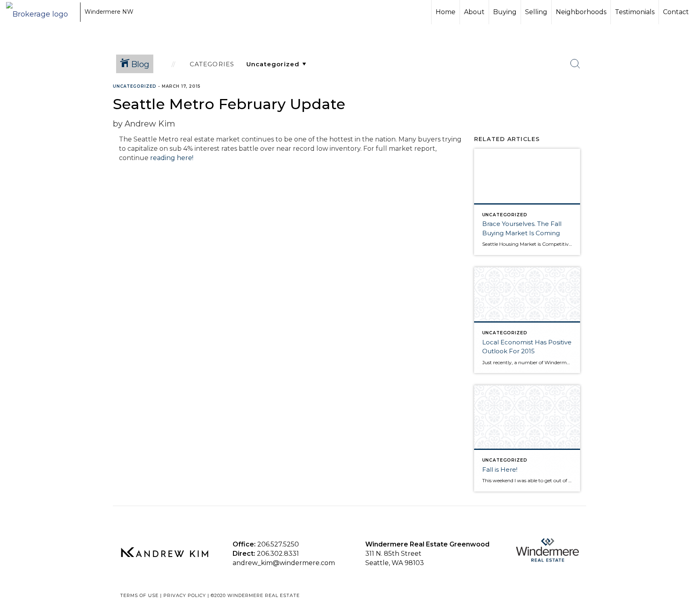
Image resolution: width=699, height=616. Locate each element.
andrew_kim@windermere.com (284, 563)
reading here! (172, 158)
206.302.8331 (278, 553)
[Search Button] (575, 64)
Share (686, 102)
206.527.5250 (278, 544)
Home (445, 12)
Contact (676, 12)
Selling (536, 12)
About (474, 12)
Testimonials (635, 12)
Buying (505, 12)
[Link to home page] (41, 12)
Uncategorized (135, 86)
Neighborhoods (581, 12)
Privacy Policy (184, 595)
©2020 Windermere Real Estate (255, 595)
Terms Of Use (139, 595)
